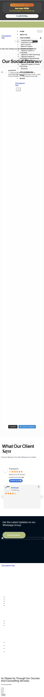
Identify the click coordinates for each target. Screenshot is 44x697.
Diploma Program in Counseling (27, 52)
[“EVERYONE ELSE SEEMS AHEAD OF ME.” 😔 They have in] (22, 360)
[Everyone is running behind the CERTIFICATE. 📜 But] (22, 275)
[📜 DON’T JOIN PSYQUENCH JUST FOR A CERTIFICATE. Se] (22, 178)
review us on (14, 481)
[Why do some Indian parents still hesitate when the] (22, 227)
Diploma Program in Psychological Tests (27, 61)
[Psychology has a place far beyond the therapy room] (22, 321)
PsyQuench (13, 469)
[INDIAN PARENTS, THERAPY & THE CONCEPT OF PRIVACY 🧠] (22, 137)
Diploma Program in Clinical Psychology (29, 65)
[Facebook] (7, 663)
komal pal (14, 488)
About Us (23, 35)
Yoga (22, 75)
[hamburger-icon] (39, 31)
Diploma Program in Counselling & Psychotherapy (29, 57)
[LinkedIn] (10, 663)
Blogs (22, 78)
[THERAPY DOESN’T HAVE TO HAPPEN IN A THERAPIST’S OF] (22, 399)
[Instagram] (14, 663)
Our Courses (25, 38)
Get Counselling (26, 72)
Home (22, 31)
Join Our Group (13, 535)
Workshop (24, 69)
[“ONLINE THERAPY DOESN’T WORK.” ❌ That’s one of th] (22, 99)
